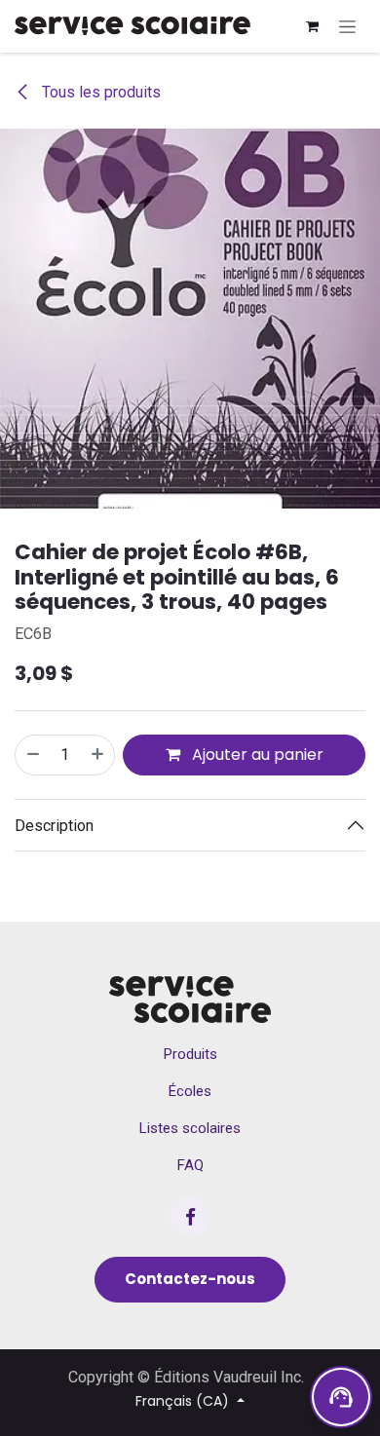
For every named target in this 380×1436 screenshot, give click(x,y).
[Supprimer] (32, 755)
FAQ (190, 1165)
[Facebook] (190, 1216)
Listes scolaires (190, 1128)
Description (54, 825)
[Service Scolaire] (189, 999)
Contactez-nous (190, 1278)
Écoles (190, 1091)
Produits (190, 1054)
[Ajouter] (98, 755)
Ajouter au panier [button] (255, 754)
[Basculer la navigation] (347, 26)
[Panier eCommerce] (311, 26)
